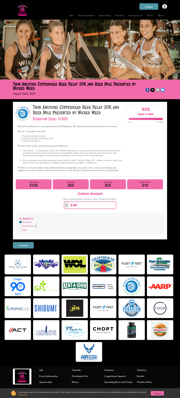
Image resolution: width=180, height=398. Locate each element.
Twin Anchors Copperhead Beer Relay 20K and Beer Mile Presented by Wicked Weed (74, 86)
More (160, 15)
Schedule (119, 15)
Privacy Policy (23, 394)
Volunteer (109, 370)
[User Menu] (164, 6)
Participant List (135, 15)
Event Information (86, 15)
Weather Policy (144, 382)
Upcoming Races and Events (118, 382)
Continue (23, 245)
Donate (149, 6)
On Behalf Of (26, 218)
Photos (150, 15)
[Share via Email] (157, 90)
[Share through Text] (162, 90)
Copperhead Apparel (115, 376)
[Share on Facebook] (147, 90)
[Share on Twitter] (152, 90)
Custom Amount (90, 194)
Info (71, 15)
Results (140, 376)
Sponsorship (105, 15)
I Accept (157, 393)
